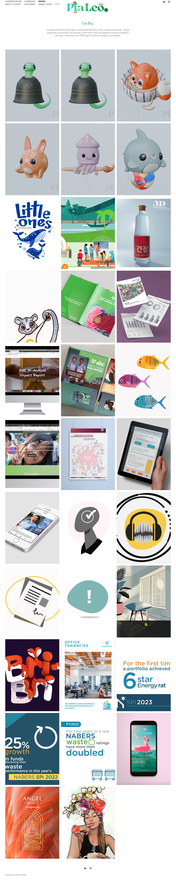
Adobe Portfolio (20, 875)
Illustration (30, 1)
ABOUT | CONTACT (13, 4)
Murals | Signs (45, 4)
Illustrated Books (13, 1)
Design (41, 1)
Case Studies (29, 4)
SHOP (57, 4)
